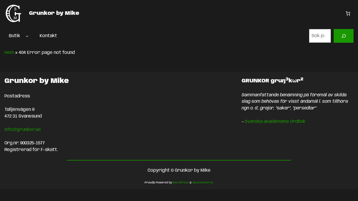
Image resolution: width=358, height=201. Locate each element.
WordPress (181, 182)
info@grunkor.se (22, 129)
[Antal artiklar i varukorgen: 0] (348, 13)
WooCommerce (202, 182)
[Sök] (344, 36)
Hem (9, 52)
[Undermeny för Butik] (27, 36)
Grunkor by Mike (54, 13)
